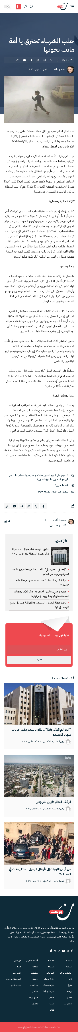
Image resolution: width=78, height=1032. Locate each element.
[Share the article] (58, 60)
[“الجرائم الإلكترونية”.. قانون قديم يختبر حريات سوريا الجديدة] (39, 704)
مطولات (34, 972)
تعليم (69, 997)
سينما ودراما (49, 991)
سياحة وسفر (48, 985)
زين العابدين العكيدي (53, 741)
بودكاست (34, 985)
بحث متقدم (16, 985)
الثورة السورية (44, 479)
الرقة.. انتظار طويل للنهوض (53, 801)
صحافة (51, 966)
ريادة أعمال (49, 979)
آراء (70, 979)
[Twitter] (68, 951)
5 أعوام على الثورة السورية (55, 475)
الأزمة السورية (61, 485)
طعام (52, 997)
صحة (51, 1003)
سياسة (69, 960)
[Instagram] (59, 951)
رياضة (69, 991)
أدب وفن (50, 972)
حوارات (35, 979)
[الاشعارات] (26, 6)
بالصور (35, 1003)
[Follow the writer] (45, 520)
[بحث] (31, 6)
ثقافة (52, 1010)
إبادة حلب (22, 475)
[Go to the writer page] (71, 521)
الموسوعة (33, 997)
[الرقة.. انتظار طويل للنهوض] (39, 776)
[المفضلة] (18, 6)
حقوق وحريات (65, 972)
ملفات (35, 966)
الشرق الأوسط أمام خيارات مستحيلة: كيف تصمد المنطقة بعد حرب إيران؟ (30, 551)
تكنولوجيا (68, 1003)
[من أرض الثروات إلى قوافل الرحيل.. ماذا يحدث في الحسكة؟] (39, 843)
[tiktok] (51, 950)
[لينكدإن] (5, 521)
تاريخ (70, 985)
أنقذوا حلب (34, 475)
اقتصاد (51, 960)
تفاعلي (35, 991)
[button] (71, 6)
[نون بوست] (62, 6)
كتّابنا (19, 966)
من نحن (17, 960)
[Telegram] (55, 951)
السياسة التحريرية (13, 979)
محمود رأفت (59, 69)
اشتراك (39, 659)
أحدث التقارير (32, 960)
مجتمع (69, 966)
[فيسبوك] (9, 521)
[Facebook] (72, 951)
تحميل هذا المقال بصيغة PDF (53, 492)
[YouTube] (63, 951)
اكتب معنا (17, 972)
